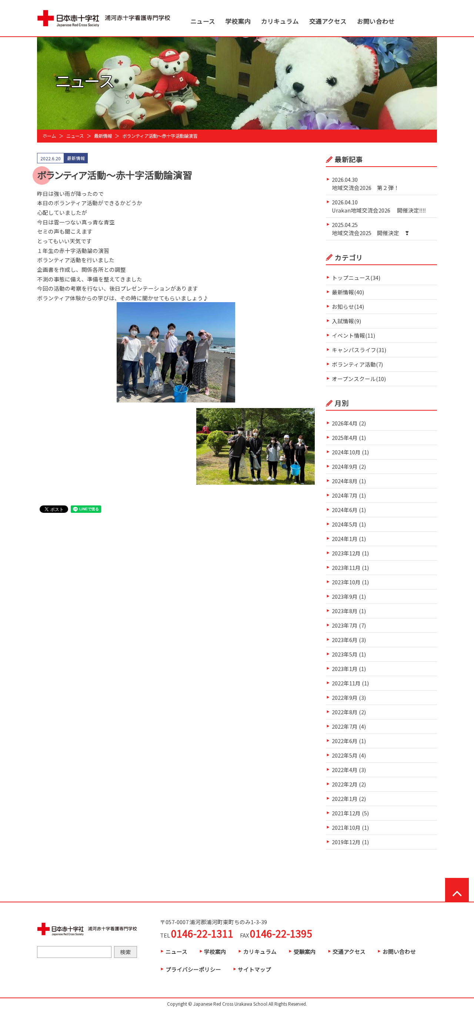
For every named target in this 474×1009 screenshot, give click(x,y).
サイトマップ (254, 969)
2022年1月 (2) (349, 798)
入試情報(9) (346, 321)
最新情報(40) (348, 292)
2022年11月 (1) (350, 683)
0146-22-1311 (202, 933)
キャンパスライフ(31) (359, 350)
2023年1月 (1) (349, 668)
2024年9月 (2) (349, 466)
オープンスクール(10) (359, 378)
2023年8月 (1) (349, 611)
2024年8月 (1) (349, 481)
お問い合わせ (376, 21)
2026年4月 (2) (349, 423)
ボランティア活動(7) (357, 364)
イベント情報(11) (353, 335)
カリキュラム (280, 21)
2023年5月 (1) (349, 654)
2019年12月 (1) (350, 842)
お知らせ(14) (348, 306)
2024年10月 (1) (350, 452)
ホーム (49, 136)
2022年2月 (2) (349, 784)
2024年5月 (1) (349, 524)
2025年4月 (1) (349, 437)
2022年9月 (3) (349, 697)
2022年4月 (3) (349, 770)
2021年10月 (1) (350, 827)
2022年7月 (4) (349, 726)
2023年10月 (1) (350, 582)
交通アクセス (328, 21)
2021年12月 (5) (350, 813)
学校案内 (238, 21)
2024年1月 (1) (349, 538)
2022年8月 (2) (349, 712)
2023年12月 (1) (350, 553)
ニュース (202, 21)
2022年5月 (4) (349, 755)
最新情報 (103, 136)
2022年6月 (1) (349, 741)
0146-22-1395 (281, 933)
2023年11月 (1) (350, 567)
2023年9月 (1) (349, 596)
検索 (125, 952)
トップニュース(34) (356, 277)
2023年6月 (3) (349, 640)
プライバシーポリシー (193, 969)
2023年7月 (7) (349, 625)
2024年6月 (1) (349, 510)
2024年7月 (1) (349, 495)
